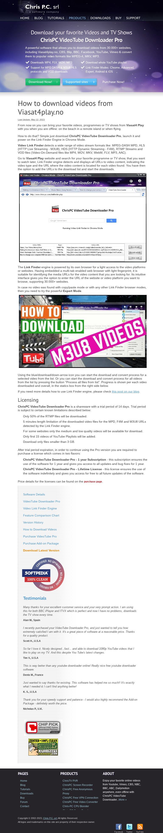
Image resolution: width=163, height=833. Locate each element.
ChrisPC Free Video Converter (80, 802)
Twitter (129, 832)
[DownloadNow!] (42, 82)
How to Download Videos (40, 529)
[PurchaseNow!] (116, 82)
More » (123, 799)
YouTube (140, 832)
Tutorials (25, 789)
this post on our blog (125, 391)
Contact (24, 806)
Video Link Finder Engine (40, 508)
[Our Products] (77, 18)
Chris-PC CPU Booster (76, 806)
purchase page (93, 481)
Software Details (34, 494)
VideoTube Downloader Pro (41, 501)
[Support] (133, 18)
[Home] (25, 18)
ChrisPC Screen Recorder (78, 785)
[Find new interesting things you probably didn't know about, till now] (38, 18)
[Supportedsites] (79, 82)
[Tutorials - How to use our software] (56, 18)
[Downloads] (100, 18)
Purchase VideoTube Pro (40, 536)
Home (23, 780)
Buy (22, 797)
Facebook (118, 832)
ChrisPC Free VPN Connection (80, 797)
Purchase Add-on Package (41, 543)
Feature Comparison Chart (41, 515)
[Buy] (118, 18)
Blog (22, 785)
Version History (33, 522)
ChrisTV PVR (70, 780)
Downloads (26, 793)
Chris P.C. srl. (50, 818)
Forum (24, 802)
